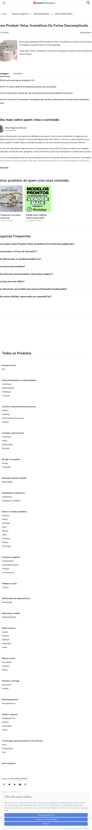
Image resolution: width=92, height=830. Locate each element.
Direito (5, 519)
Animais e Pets (9, 365)
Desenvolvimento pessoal (13, 418)
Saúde (4, 729)
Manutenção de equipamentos (16, 598)
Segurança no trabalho (11, 500)
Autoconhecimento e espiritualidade (19, 380)
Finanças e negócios (11, 557)
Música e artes (8, 658)
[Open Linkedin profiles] (14, 784)
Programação (7, 748)
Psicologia (6, 546)
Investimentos (8, 572)
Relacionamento (9, 703)
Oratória (5, 422)
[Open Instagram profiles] (25, 784)
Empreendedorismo (10, 565)
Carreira (5, 410)
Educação (6, 523)
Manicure (5, 639)
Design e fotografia (11, 459)
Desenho (5, 666)
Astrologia (6, 384)
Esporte (5, 722)
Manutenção (7, 602)
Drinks (4, 440)
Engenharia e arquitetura (13, 493)
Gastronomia (7, 444)
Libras (4, 534)
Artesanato (7, 662)
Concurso (5, 515)
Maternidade (7, 482)
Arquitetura (7, 496)
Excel (4, 744)
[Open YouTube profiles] (20, 784)
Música (5, 670)
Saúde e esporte (9, 714)
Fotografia (6, 467)
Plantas (5, 688)
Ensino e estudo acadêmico (14, 511)
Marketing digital (9, 617)
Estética (5, 636)
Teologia (5, 395)
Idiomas (5, 531)
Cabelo (5, 632)
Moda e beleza (8, 628)
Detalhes (18, 73)
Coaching (5, 414)
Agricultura (6, 684)
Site (3, 752)
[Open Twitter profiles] (9, 784)
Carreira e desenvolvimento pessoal (19, 406)
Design (5, 463)
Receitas (5, 448)
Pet (3, 369)
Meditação (6, 391)
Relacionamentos (10, 699)
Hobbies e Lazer (9, 583)
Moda (4, 647)
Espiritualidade (8, 388)
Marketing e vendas (11, 613)
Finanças (5, 568)
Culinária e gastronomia (13, 433)
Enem (4, 527)
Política (5, 542)
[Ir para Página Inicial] (45, 3)
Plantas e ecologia (10, 681)
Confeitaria (6, 437)
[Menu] (4, 3)
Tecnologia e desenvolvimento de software (22, 741)
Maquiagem (7, 643)
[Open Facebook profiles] (4, 784)
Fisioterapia (7, 726)
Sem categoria (8, 763)
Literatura (6, 538)
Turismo (5, 587)
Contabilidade (7, 561)
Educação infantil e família (14, 478)
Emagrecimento (8, 718)
